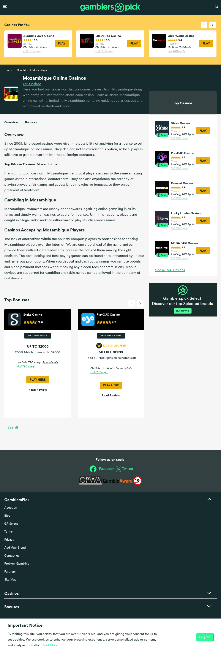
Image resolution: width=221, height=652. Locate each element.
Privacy (9, 539)
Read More (50, 645)
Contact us (11, 555)
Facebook (106, 469)
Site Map (10, 579)
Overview (11, 122)
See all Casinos (170, 270)
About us (10, 508)
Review (27, 44)
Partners (10, 571)
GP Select (11, 523)
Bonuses (31, 122)
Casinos (32, 84)
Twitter (127, 469)
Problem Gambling (16, 563)
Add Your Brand (15, 547)
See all (13, 427)
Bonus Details (50, 362)
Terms (8, 531)
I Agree (205, 637)
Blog (7, 515)
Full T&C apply (32, 51)
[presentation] (204, 25)
